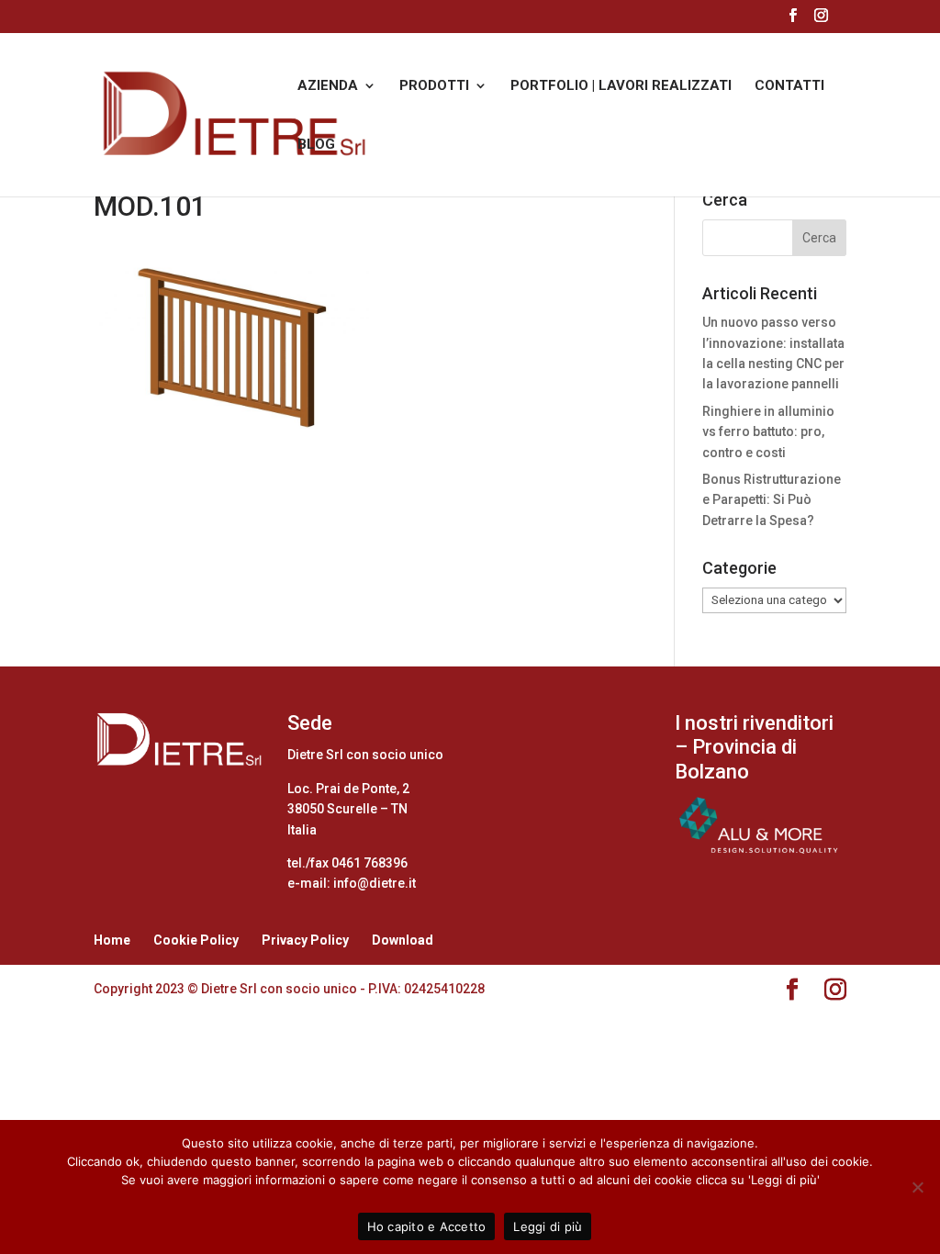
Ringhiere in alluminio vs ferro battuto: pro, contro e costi (768, 432)
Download (402, 940)
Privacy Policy (305, 940)
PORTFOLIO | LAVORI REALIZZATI (621, 86)
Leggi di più (547, 1226)
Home (112, 940)
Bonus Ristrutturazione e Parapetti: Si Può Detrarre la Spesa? (771, 500)
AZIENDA (327, 86)
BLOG (316, 145)
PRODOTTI (434, 86)
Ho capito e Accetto (427, 1226)
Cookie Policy (196, 940)
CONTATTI (789, 86)
